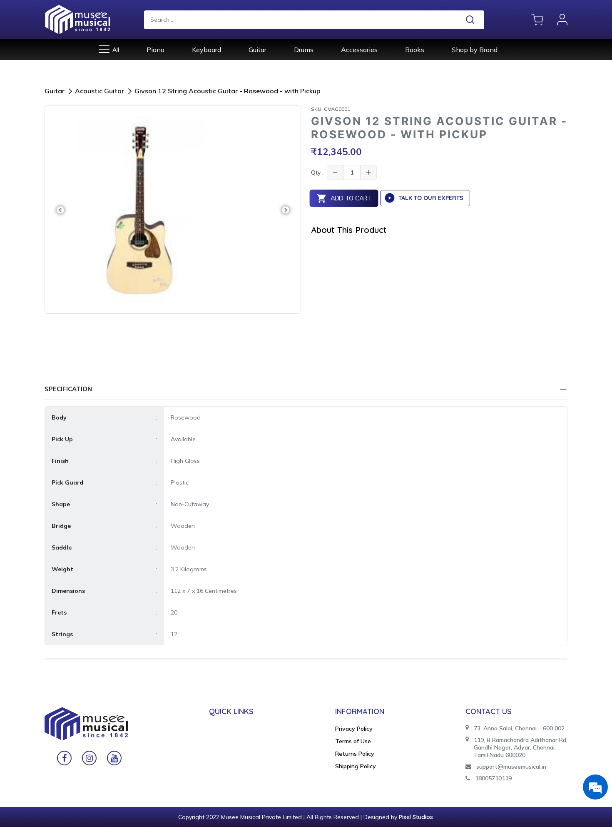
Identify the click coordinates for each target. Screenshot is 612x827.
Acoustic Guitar (99, 91)
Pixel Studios (416, 817)
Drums (303, 49)
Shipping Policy (355, 766)
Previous (60, 209)
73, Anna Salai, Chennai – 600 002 (519, 728)
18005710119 (493, 778)
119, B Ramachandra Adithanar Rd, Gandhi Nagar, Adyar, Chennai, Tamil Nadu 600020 (520, 747)
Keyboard (206, 49)
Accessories (359, 49)
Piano (155, 49)
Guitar (257, 49)
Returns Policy (354, 753)
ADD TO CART (350, 198)
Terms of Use (353, 741)
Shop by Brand (475, 49)
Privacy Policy (354, 728)
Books (414, 49)
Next (285, 209)
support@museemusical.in (511, 766)
